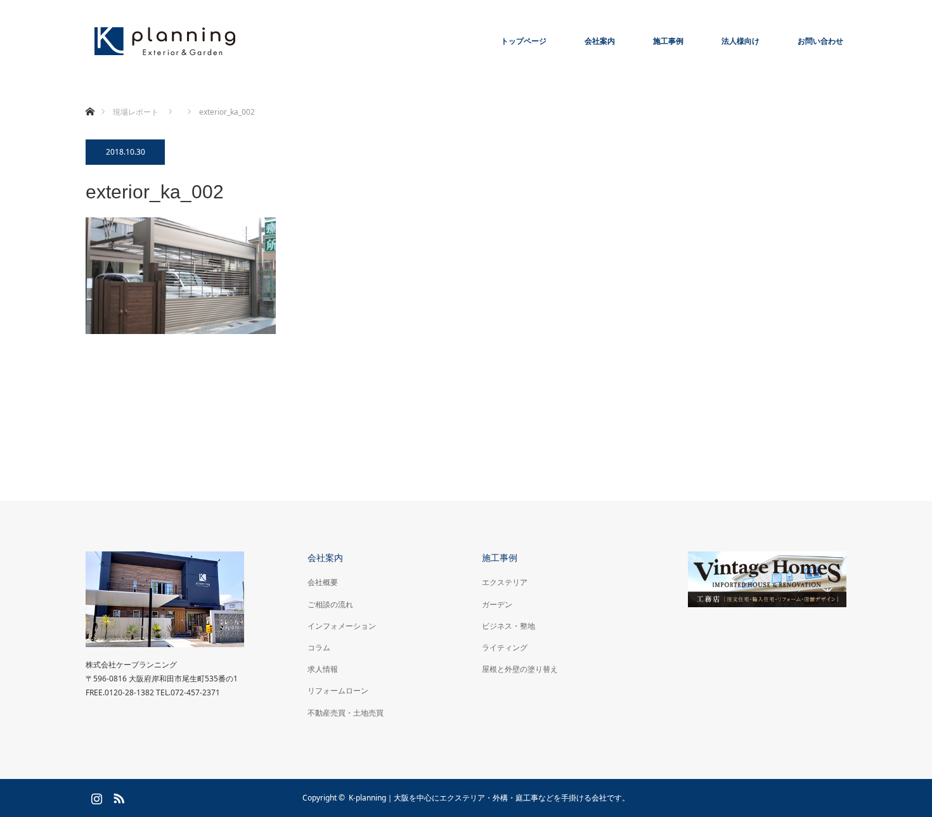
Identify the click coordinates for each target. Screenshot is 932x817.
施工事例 (668, 40)
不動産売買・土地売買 (345, 712)
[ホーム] (90, 96)
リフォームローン (337, 690)
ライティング (504, 647)
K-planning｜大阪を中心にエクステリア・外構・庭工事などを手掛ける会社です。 (489, 797)
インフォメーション (341, 626)
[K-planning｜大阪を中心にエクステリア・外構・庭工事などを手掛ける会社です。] (165, 41)
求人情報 (322, 669)
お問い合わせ (820, 40)
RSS (117, 796)
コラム (318, 647)
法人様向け (741, 40)
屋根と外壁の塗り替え (520, 669)
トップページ (524, 40)
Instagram (95, 796)
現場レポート (136, 111)
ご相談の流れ (330, 604)
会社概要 (322, 582)
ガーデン (497, 604)
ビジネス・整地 (508, 626)
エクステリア (504, 582)
